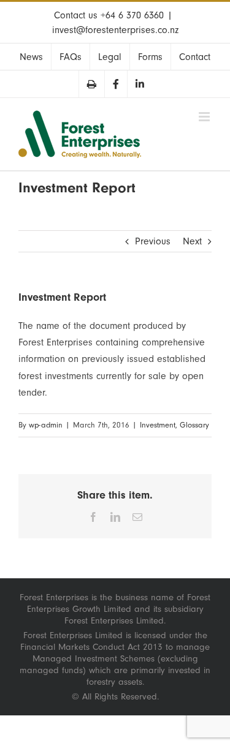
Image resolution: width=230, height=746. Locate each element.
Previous (153, 241)
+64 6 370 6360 (132, 15)
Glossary (194, 425)
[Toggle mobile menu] (205, 116)
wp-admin (46, 425)
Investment (157, 425)
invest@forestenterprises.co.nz (115, 30)
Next (192, 241)
